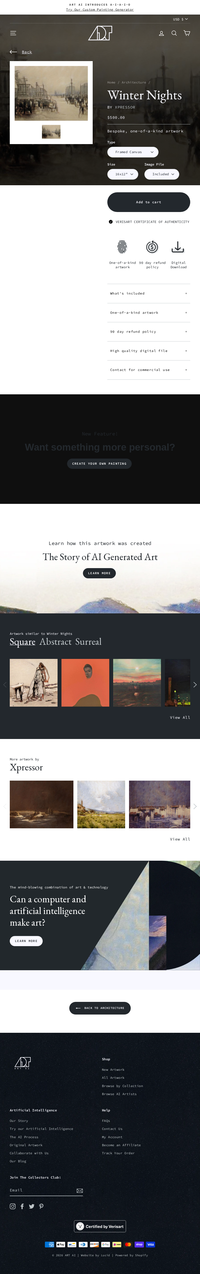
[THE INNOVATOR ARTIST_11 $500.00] (34, 683)
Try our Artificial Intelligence (41, 1129)
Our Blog (18, 1161)
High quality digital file (148, 351)
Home (111, 82)
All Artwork (113, 1078)
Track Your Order (118, 1153)
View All (180, 717)
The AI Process (24, 1137)
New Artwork (113, 1070)
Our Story (19, 1121)
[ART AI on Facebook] (22, 1206)
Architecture (134, 82)
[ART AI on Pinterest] (41, 1206)
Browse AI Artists (119, 1094)
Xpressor (125, 107)
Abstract (55, 641)
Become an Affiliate (121, 1145)
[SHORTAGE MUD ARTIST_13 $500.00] (41, 805)
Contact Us (112, 1129)
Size (111, 164)
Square (22, 641)
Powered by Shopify (131, 1255)
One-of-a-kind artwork (148, 312)
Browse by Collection (122, 1086)
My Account (112, 1137)
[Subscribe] (80, 1190)
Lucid (105, 1255)
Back (27, 51)
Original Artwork (26, 1145)
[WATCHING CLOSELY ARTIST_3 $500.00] (85, 683)
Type (111, 142)
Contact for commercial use (148, 370)
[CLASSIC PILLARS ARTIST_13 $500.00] (161, 805)
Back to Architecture (103, 1008)
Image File (154, 164)
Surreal (88, 641)
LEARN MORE (26, 941)
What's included (148, 293)
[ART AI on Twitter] (32, 1206)
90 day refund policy (148, 331)
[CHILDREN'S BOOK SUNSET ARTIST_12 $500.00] (137, 683)
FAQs (106, 1121)
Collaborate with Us (29, 1153)
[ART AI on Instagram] (13, 1206)
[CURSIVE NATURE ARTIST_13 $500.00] (101, 805)
